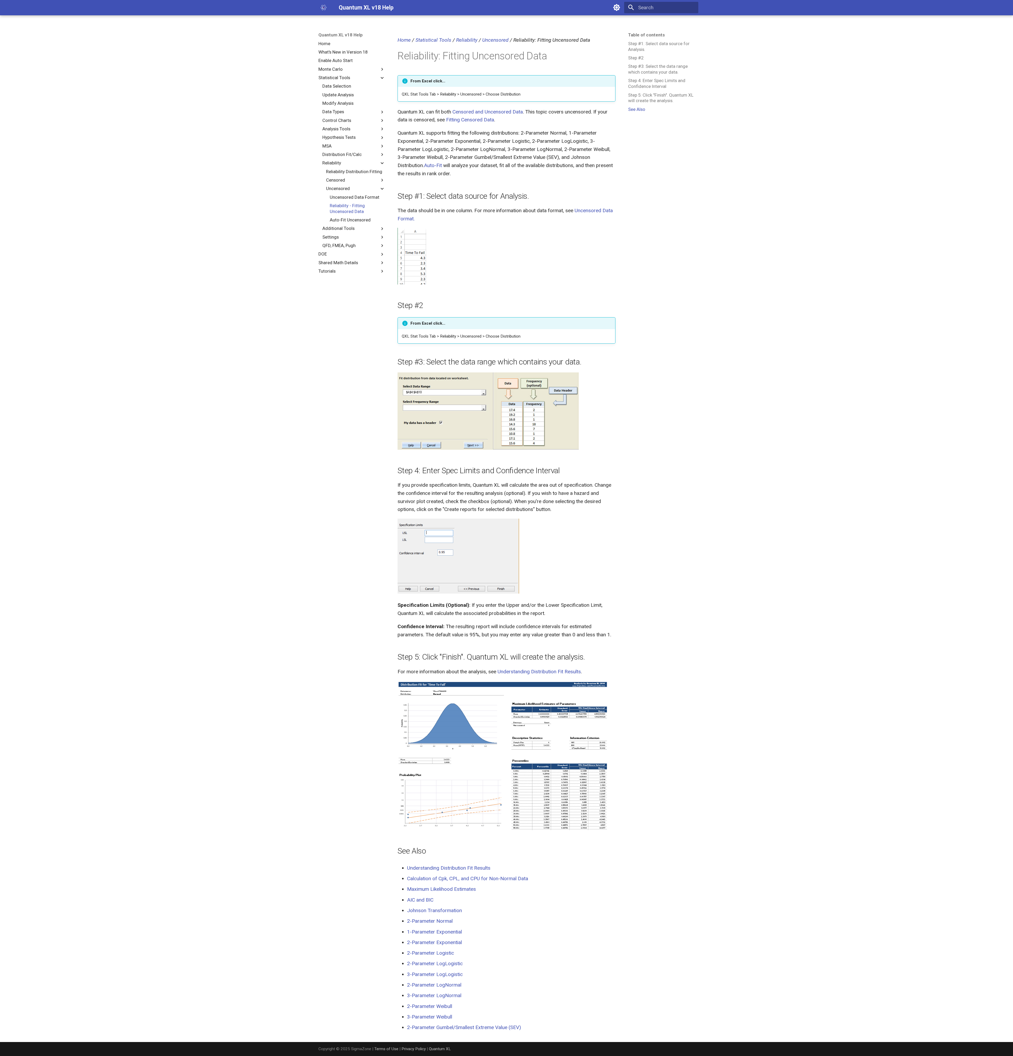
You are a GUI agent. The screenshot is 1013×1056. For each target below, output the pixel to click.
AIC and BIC (420, 900)
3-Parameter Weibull (429, 1017)
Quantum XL (440, 1048)
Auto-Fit (433, 165)
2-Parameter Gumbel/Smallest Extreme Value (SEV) (464, 1027)
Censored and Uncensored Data (487, 112)
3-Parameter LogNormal (434, 995)
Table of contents (646, 34)
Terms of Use (386, 1048)
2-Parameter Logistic (430, 953)
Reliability (466, 40)
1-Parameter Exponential (434, 932)
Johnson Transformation (434, 910)
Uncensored (495, 40)
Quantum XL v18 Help (340, 34)
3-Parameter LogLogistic (435, 974)
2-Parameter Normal (430, 921)
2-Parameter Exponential (434, 942)
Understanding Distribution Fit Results (539, 672)
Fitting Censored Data (470, 120)
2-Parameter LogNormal (434, 985)
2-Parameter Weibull (429, 1006)
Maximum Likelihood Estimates (441, 889)
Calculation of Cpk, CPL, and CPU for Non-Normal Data (467, 878)
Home (404, 40)
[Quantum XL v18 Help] (323, 7)
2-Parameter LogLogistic (435, 963)
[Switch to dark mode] (616, 7)
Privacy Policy (414, 1048)
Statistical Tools (433, 40)
